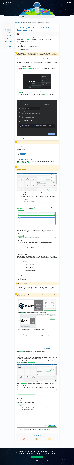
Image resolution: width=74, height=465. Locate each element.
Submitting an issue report (7, 33)
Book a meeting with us (37, 456)
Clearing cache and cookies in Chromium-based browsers (8, 26)
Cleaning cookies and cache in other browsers (8, 30)
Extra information (8, 43)
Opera (21, 155)
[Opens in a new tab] (37, 460)
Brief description (8, 35)
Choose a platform (8, 36)
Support (54, 54)
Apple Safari (22, 154)
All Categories (17, 22)
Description (7, 39)
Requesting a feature (8, 44)
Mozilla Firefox (23, 153)
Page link (6, 38)
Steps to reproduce (8, 41)
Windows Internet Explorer (25, 151)
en (68, 2)
